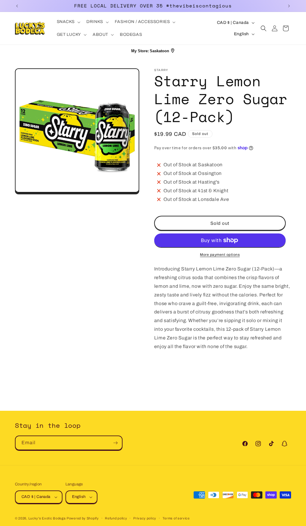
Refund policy (116, 518)
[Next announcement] (289, 6)
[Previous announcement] (17, 6)
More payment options (220, 255)
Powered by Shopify (83, 518)
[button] (68, 22)
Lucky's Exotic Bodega (47, 518)
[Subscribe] (115, 443)
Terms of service (176, 518)
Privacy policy (144, 518)
